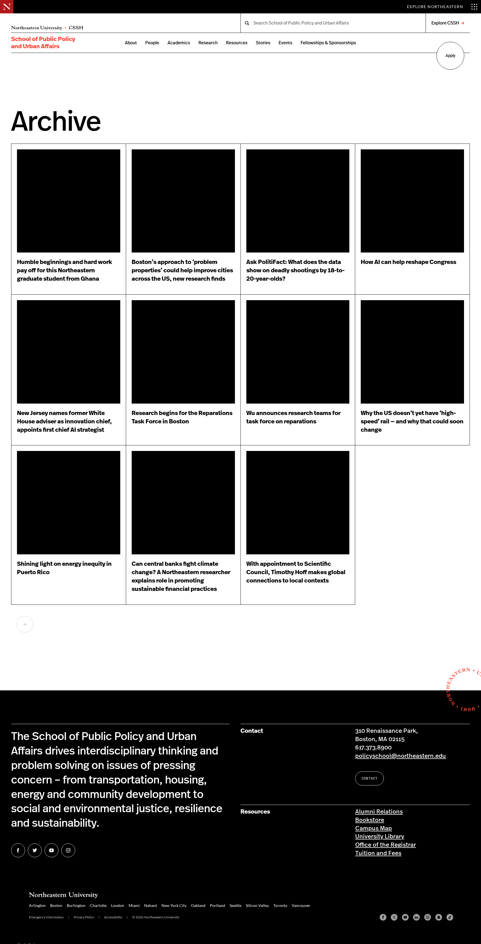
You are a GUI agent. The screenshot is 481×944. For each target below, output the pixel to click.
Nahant (150, 905)
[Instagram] (427, 917)
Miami (134, 905)
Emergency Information (46, 917)
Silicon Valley (257, 905)
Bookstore (369, 820)
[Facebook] (383, 917)
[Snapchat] (438, 917)
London (117, 905)
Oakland (198, 905)
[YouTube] (405, 917)
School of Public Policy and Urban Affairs (43, 42)
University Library (379, 836)
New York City (173, 905)
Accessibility (113, 917)
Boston (56, 905)
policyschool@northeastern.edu (400, 756)
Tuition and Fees (378, 853)
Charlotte (98, 905)
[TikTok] (449, 917)
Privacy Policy (84, 917)
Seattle (235, 905)
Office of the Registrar (385, 845)
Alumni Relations (379, 812)
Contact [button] (369, 778)
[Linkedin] (416, 917)
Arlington (37, 905)
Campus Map (373, 828)
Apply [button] (450, 56)
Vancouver (301, 905)
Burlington (76, 905)
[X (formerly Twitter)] (394, 917)
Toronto (280, 905)
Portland (217, 905)
